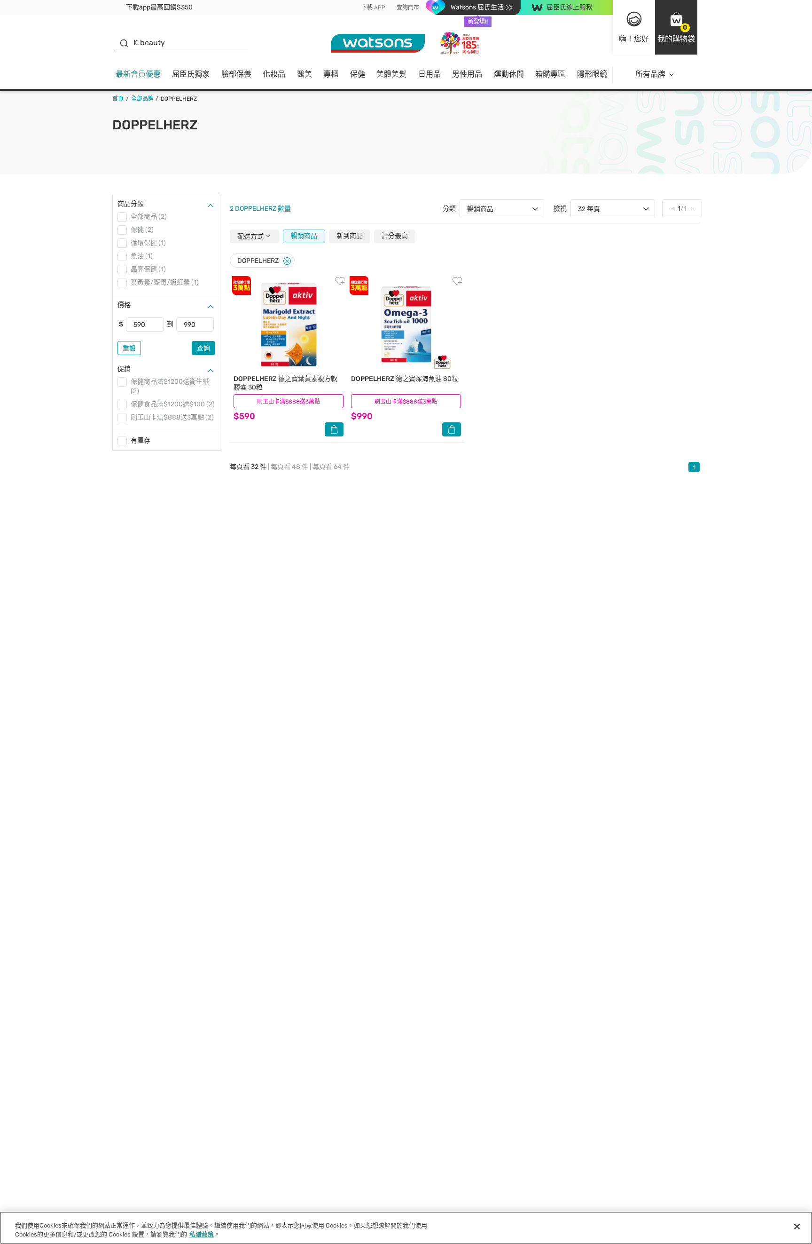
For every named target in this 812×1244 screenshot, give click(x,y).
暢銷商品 (304, 236)
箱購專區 (550, 74)
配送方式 (251, 236)
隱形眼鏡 (592, 74)
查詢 (203, 348)
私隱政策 (201, 1234)
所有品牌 (650, 74)
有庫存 (140, 440)
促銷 (124, 369)
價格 (124, 305)
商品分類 (130, 204)
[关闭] (797, 1226)
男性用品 (467, 74)
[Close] (287, 261)
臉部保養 (236, 74)
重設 (129, 348)
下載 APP (373, 7)
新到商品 (349, 236)
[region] (406, 1228)
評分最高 (395, 236)
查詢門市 (408, 7)
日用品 (429, 74)
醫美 (304, 74)
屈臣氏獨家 (191, 74)
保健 (357, 74)
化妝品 (274, 74)
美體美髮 (391, 74)
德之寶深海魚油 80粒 (404, 379)
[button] (676, 27)
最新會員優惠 (138, 74)
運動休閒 (509, 74)
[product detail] (288, 324)
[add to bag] (334, 429)
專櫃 (330, 74)
